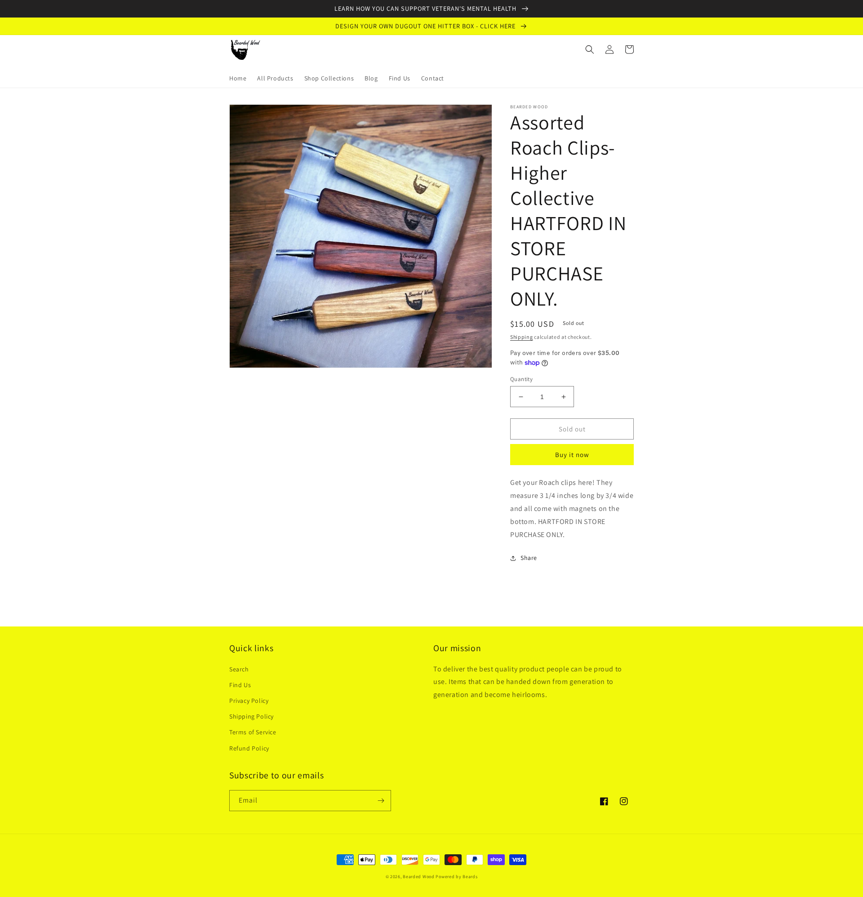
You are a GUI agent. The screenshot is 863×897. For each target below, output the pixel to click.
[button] (590, 49)
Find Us (240, 685)
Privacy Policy (248, 701)
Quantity (521, 379)
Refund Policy (249, 748)
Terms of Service (252, 732)
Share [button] (528, 558)
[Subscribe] (381, 800)
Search (239, 669)
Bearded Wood (418, 876)
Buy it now (572, 454)
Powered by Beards (456, 876)
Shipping (521, 336)
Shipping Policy (251, 716)
